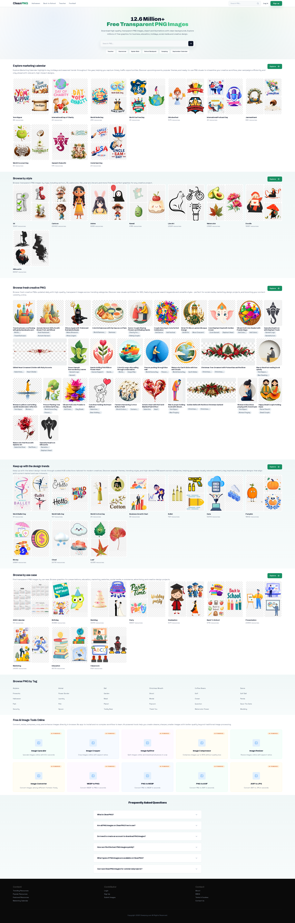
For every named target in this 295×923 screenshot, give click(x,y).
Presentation (251, 620)
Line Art (171, 223)
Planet (106, 704)
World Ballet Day (19, 514)
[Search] (258, 3)
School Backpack (150, 51)
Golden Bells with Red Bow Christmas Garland (205, 405)
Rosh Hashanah (43, 332)
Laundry (61, 699)
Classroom (94, 666)
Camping (164, 51)
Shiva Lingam (71, 336)
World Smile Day (96, 117)
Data (209, 514)
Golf (196, 693)
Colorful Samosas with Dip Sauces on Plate (109, 328)
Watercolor (211, 223)
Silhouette (17, 269)
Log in (265, 3)
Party (131, 620)
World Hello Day (58, 514)
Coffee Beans (200, 688)
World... (17, 332)
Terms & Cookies (201, 897)
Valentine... (94, 409)
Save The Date (246, 704)
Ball (105, 688)
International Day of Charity (63, 117)
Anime (93, 223)
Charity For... (134, 332)
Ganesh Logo (270, 332)
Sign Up (107, 894)
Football (72, 3)
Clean (20, 3)
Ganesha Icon (270, 336)
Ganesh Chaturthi (59, 163)
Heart (156, 409)
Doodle (248, 223)
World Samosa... (99, 332)
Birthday (55, 620)
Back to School (49, 3)
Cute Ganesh (214, 332)
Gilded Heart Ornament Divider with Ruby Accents (32, 367)
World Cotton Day (97, 514)
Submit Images (110, 897)
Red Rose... (33, 447)
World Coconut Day (20, 163)
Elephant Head (228, 332)
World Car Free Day (136, 117)
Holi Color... (242, 332)
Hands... (110, 372)
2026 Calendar (19, 620)
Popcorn (152, 704)
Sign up (276, 3)
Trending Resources (21, 891)
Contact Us (199, 901)
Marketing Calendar (20, 901)
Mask (106, 699)
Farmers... (134, 409)
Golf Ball (243, 693)
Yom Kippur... (262, 372)
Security (16, 709)
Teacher (62, 3)
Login (106, 891)
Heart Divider (31, 372)
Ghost (151, 693)
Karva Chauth (265, 409)
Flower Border (63, 693)
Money (15, 560)
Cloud (54, 560)
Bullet (170, 514)
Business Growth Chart (138, 514)
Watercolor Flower (202, 709)
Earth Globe (193, 372)
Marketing (17, 666)
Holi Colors (253, 332)
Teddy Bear (108, 709)
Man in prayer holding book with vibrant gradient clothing (176, 407)
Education (56, 666)
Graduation (172, 620)
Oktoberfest (173, 117)
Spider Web (135, 51)
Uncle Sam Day (96, 163)
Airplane (16, 688)
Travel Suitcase (20, 336)
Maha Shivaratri (72, 332)
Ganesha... (45, 447)
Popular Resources (20, 894)
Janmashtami (251, 117)
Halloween (36, 3)
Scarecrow (122, 51)
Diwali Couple (265, 412)
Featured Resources (21, 897)
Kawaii (131, 223)
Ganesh (72, 375)
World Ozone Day (152, 372)
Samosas (112, 332)
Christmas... (207, 372)
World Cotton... (121, 409)
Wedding (93, 620)
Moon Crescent (198, 332)
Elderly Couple (134, 336)
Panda (242, 699)
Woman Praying (244, 412)
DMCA (197, 894)
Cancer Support (97, 372)
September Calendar (180, 51)
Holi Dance (159, 332)
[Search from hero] (190, 43)
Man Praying (174, 412)
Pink (59, 704)
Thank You (153, 709)
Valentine (147, 409)
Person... (165, 372)
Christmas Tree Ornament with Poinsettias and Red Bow (223, 367)
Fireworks (16, 693)
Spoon (60, 709)
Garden (106, 693)
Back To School (213, 620)
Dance (242, 688)
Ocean (197, 699)
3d (14, 223)
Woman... (29, 409)
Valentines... (19, 372)
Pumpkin (249, 514)
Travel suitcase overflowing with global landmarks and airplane (24, 330)
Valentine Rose (19, 447)
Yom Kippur (17, 117)
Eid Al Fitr (186, 332)
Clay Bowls (79, 409)
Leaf (92, 560)
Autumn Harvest (44, 336)
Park (14, 704)
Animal (60, 688)
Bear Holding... (95, 412)
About (197, 891)
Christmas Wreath (156, 688)
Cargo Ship (132, 372)
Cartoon (55, 223)
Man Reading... (263, 375)
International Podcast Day (217, 117)
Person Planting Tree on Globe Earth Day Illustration (51, 407)
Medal (151, 699)
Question (198, 704)
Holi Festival (170, 332)
